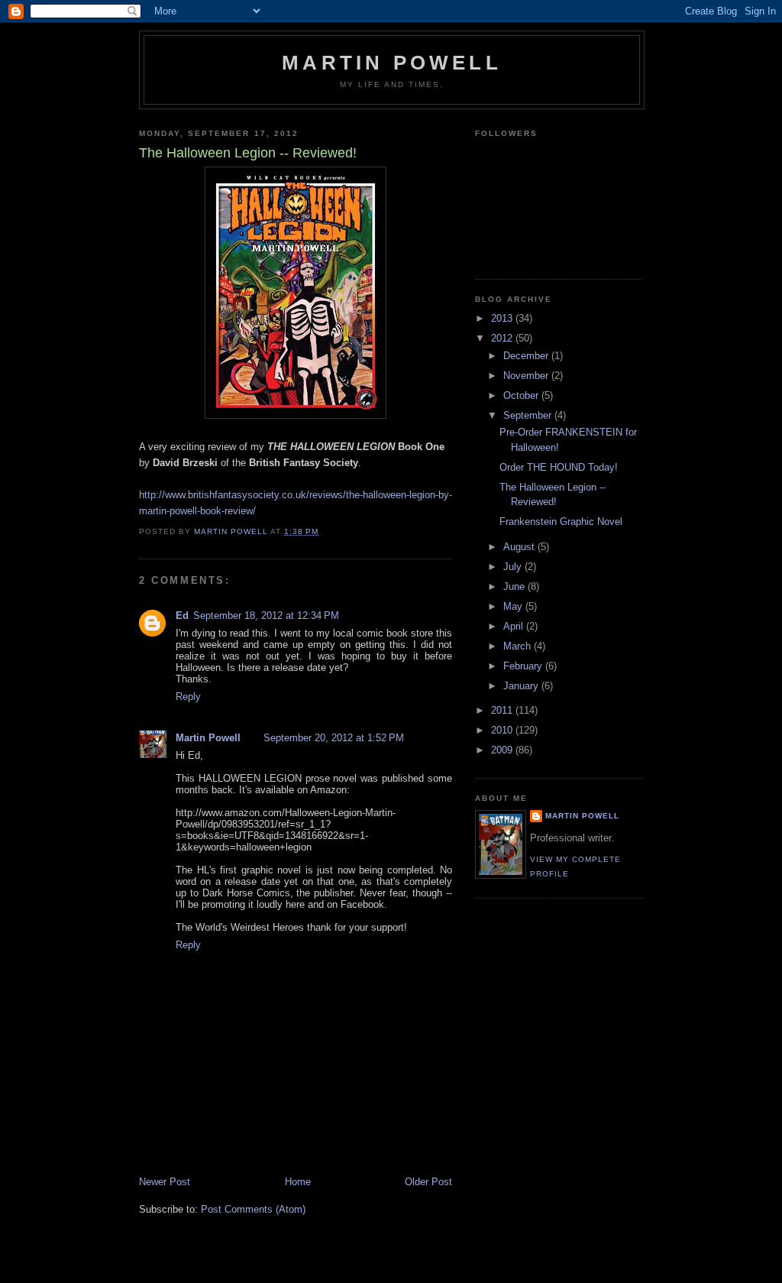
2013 (503, 318)
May (514, 606)
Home (298, 1181)
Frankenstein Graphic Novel (560, 521)
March (518, 646)
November (527, 375)
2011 (503, 710)
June (515, 586)
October (522, 395)
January (522, 686)
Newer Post (164, 1181)
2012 (503, 338)
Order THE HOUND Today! (558, 467)
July (514, 566)
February (524, 666)
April (514, 626)
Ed (182, 615)
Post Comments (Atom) (253, 1209)
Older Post (428, 1181)
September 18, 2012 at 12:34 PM (266, 615)
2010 (503, 730)
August (520, 546)
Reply (188, 696)
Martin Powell (392, 62)
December (527, 355)
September (528, 415)
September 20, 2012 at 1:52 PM (333, 738)
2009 (503, 750)
